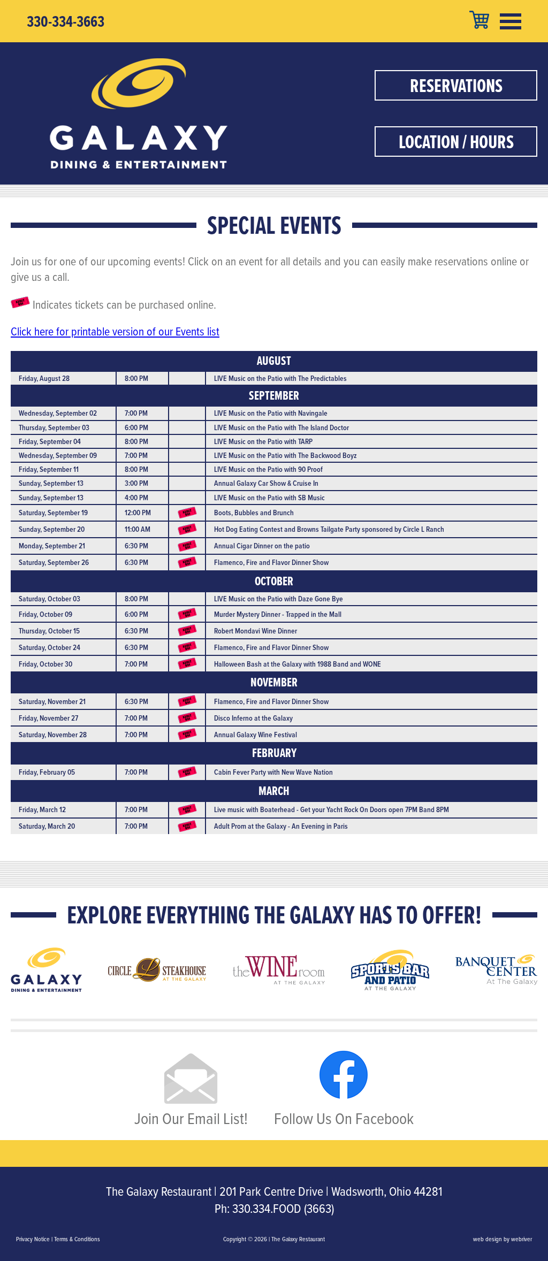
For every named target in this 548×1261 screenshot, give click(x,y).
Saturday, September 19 (53, 512)
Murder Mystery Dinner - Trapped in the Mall (277, 614)
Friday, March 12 (42, 809)
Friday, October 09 (45, 614)
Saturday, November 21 (52, 701)
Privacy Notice (33, 1238)
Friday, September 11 (49, 469)
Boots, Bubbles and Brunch (254, 512)
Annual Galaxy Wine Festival (255, 734)
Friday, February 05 (47, 772)
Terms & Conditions (77, 1238)
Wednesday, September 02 (58, 413)
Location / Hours (456, 141)
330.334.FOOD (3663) (283, 1208)
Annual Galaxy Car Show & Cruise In (266, 483)
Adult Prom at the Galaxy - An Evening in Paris (281, 826)
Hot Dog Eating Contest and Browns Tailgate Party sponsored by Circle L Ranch (329, 529)
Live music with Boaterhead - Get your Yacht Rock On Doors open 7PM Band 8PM (331, 809)
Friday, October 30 (45, 664)
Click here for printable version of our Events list (115, 331)
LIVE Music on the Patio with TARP (263, 441)
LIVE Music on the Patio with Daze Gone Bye (278, 598)
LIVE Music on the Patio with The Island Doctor (281, 427)
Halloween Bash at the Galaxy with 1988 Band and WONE (297, 664)
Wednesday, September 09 (58, 455)
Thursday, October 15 (49, 630)
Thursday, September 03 (54, 427)
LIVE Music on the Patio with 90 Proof (268, 469)
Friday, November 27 (48, 718)
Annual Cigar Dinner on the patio (262, 545)
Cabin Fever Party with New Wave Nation (273, 772)
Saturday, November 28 (53, 734)
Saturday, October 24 (49, 647)
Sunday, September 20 (52, 529)
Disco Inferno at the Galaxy (253, 718)
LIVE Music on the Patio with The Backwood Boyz (285, 455)
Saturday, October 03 (49, 598)
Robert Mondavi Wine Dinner (255, 630)
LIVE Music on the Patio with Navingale (271, 413)
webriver (521, 1238)
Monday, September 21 (52, 545)
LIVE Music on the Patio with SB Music (269, 497)
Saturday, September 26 (54, 562)
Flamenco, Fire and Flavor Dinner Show (271, 562)
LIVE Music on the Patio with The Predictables (280, 378)
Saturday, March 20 (47, 826)
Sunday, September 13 (51, 483)
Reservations (456, 85)
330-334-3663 (65, 21)
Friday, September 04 (50, 441)
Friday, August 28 (44, 378)
